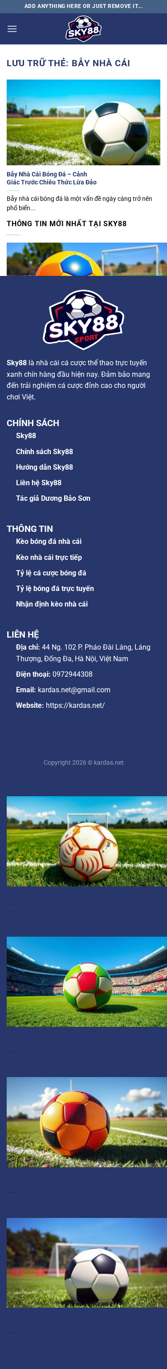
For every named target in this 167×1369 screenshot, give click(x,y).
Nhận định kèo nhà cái (52, 604)
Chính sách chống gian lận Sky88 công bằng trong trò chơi (50, 1039)
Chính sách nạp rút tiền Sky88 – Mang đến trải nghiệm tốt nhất (51, 899)
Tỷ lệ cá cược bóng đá (51, 573)
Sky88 (26, 435)
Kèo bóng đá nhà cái (48, 541)
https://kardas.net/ (75, 705)
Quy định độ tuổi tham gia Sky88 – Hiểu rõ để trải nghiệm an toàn (52, 1180)
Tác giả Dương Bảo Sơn (53, 498)
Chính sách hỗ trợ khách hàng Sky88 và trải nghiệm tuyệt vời (49, 1320)
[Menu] (12, 29)
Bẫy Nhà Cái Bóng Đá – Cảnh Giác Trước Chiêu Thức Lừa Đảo (52, 178)
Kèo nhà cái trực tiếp (49, 557)
